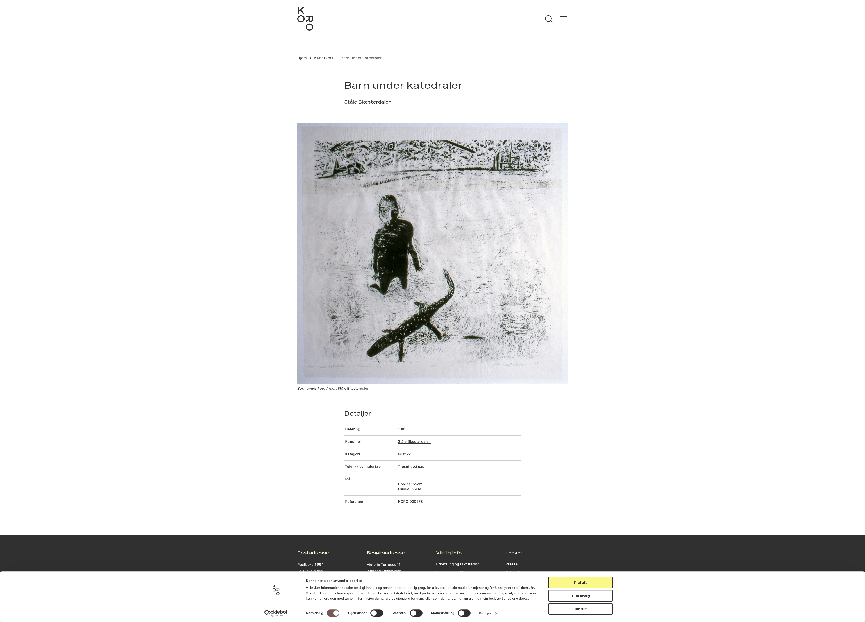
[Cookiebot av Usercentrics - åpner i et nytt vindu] (276, 613)
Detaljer (485, 613)
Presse (511, 564)
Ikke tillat (580, 609)
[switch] (376, 613)
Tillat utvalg (580, 596)
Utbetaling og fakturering (458, 564)
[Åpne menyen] (563, 18)
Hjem (302, 58)
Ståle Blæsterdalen (414, 441)
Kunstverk (324, 58)
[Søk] (548, 18)
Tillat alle (580, 582)
